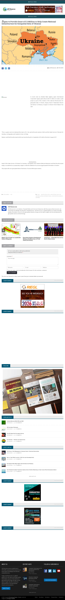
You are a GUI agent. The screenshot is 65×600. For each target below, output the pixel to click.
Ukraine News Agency (47, 97)
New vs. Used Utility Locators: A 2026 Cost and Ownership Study (20, 457)
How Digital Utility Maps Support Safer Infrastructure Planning (20, 463)
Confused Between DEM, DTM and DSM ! (15, 421)
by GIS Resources (52, 68)
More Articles (32, 476)
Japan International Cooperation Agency (51, 196)
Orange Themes (11, 598)
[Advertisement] (32, 84)
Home (36, 597)
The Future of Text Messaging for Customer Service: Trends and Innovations (23, 451)
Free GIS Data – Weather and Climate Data (16, 439)
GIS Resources (12, 207)
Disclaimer (47, 597)
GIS (11, 194)
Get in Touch (6, 588)
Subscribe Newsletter (50, 580)
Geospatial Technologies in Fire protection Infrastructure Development (35, 569)
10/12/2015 (60, 68)
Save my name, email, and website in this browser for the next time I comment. (27, 270)
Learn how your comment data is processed (32, 276)
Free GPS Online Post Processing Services (15, 433)
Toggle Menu (33, 2)
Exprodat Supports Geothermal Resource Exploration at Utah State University (32, 239)
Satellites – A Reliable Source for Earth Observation (53, 238)
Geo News (41, 597)
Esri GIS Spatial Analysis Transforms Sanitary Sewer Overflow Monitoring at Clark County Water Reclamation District (32, 469)
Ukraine (38, 197)
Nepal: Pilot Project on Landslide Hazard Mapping (11, 238)
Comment (10, 256)
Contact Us (61, 597)
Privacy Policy (54, 597)
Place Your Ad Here (57, 280)
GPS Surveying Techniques (12, 427)
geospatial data (45, 194)
